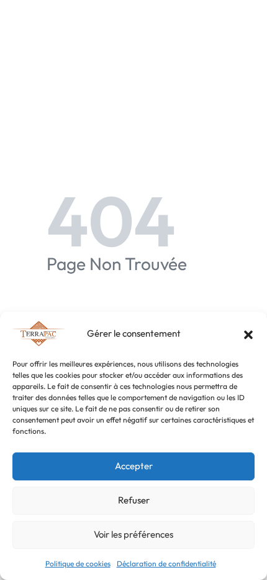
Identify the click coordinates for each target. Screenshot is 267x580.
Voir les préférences (133, 534)
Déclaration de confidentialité (166, 563)
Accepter (134, 466)
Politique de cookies (78, 563)
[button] (248, 333)
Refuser (134, 500)
